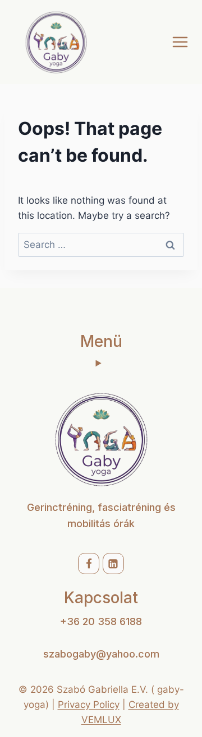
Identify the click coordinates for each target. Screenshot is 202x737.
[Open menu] (180, 42)
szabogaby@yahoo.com (101, 654)
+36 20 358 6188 (101, 621)
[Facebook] (88, 563)
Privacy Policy (89, 704)
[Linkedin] (113, 563)
